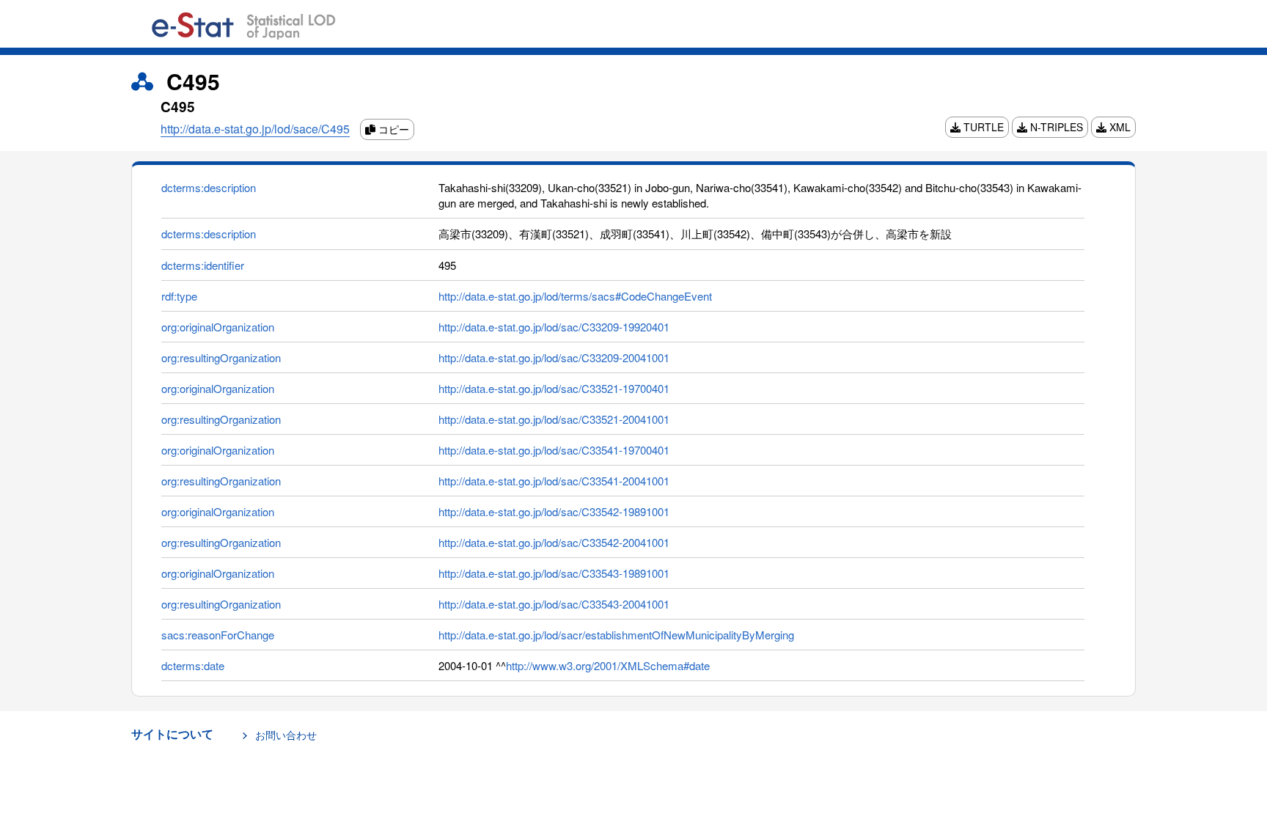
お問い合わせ (286, 735)
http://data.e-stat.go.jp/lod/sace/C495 (255, 128)
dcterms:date (192, 665)
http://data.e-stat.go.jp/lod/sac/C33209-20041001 (553, 357)
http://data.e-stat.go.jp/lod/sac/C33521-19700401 (553, 388)
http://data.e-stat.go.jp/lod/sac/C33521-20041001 (553, 419)
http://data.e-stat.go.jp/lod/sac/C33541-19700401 (553, 450)
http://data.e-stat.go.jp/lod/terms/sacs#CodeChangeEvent (575, 296)
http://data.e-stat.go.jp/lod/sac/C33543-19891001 (553, 573)
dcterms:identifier (202, 265)
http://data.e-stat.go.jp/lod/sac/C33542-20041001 (553, 542)
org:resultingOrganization (221, 357)
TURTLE (982, 127)
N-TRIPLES (1055, 127)
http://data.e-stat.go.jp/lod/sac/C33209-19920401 (553, 326)
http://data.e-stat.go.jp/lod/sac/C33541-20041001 (553, 480)
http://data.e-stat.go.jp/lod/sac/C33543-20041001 (553, 604)
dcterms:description (208, 187)
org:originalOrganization (217, 326)
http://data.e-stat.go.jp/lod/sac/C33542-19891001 (553, 511)
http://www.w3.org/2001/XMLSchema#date (608, 665)
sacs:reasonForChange (217, 634)
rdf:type (179, 296)
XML (1118, 127)
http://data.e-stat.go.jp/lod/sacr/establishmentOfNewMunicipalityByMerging (616, 634)
